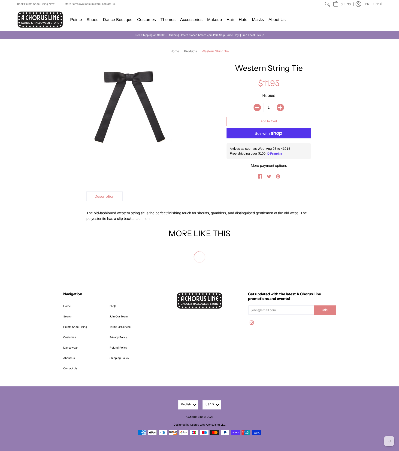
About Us (69, 358)
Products (190, 51)
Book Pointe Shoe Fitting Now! (36, 4)
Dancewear (70, 347)
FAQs (112, 306)
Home (174, 51)
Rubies (268, 95)
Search (67, 316)
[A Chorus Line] (40, 19)
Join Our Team (118, 316)
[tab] (104, 196)
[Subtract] (257, 107)
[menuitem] (327, 4)
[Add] (280, 107)
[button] (342, 4)
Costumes (69, 337)
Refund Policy (118, 347)
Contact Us (70, 368)
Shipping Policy (119, 358)
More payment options (269, 165)
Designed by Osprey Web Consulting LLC (199, 424)
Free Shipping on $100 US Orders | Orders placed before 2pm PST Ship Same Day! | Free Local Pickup (199, 35)
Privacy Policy (118, 337)
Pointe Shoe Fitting (75, 327)
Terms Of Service (120, 327)
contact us (108, 4)
